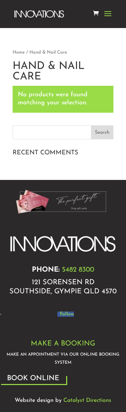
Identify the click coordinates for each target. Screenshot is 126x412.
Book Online (33, 378)
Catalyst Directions (87, 400)
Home (19, 52)
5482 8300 (78, 269)
